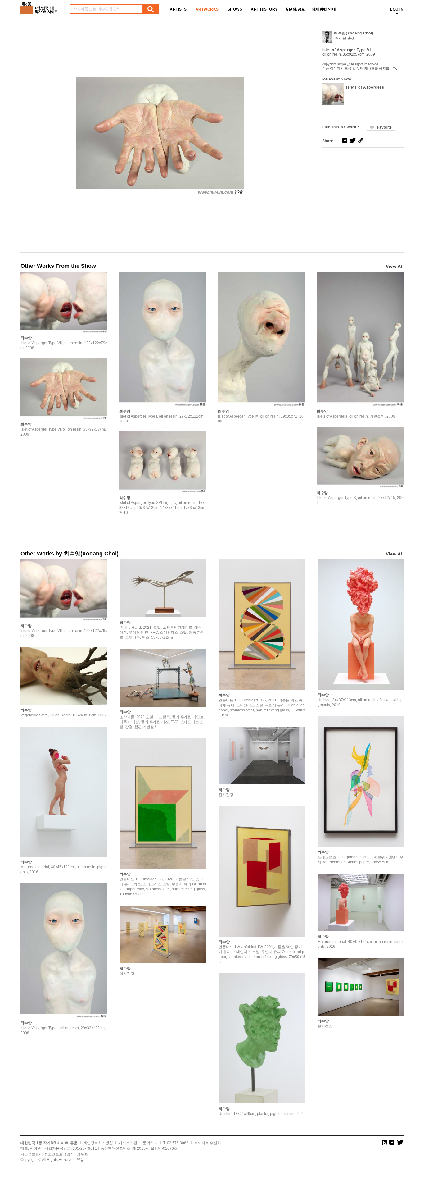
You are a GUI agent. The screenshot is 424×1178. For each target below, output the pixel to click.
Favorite (384, 127)
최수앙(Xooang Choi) (353, 33)
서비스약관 (128, 1143)
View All (395, 266)
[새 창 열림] (344, 140)
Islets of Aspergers (365, 87)
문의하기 (150, 1143)
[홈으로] (40, 6)
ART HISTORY (264, 9)
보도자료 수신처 (207, 1143)
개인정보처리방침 (98, 1143)
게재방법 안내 (324, 9)
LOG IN (397, 9)
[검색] (150, 9)
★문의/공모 (295, 9)
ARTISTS (178, 9)
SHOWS (235, 9)
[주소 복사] (360, 140)
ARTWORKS (207, 9)
